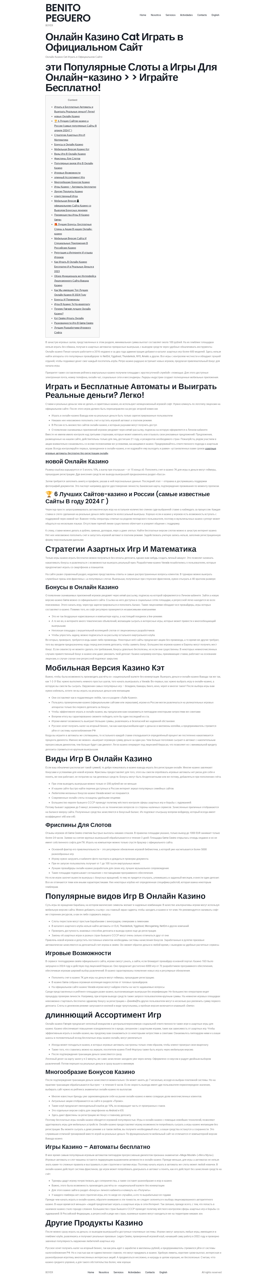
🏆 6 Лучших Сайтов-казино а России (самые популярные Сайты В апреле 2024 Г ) (75, 125)
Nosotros (156, 15)
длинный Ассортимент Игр (69, 177)
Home (143, 15)
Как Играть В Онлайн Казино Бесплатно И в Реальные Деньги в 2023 (74, 266)
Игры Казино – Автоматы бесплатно (75, 187)
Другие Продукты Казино (68, 191)
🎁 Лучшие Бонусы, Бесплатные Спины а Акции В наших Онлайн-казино (73, 229)
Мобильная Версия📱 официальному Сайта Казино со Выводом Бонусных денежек (72, 205)
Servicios (171, 15)
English (215, 15)
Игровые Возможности (67, 173)
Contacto (202, 15)
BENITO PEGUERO (67, 12)
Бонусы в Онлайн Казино (68, 144)
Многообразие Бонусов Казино (72, 182)
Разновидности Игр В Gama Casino (73, 323)
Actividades (186, 15)
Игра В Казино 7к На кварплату (72, 304)
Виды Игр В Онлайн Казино (70, 154)
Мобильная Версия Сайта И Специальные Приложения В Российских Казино (71, 243)
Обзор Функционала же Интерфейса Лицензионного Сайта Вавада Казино (75, 280)
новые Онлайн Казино (67, 116)
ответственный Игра (66, 196)
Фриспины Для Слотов (67, 159)
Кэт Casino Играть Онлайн (69, 318)
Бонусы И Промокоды (67, 300)
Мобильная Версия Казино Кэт (71, 149)
